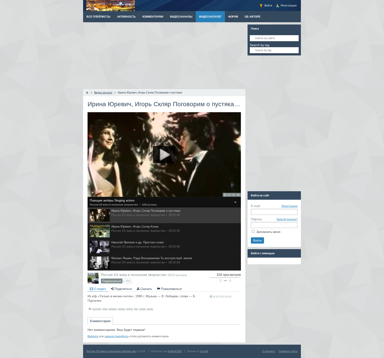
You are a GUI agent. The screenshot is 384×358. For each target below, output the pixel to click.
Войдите (93, 336)
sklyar (129, 308)
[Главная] (87, 92)
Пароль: (257, 219)
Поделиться (123, 289)
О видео (99, 289)
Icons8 (204, 351)
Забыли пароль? (287, 219)
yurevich (96, 308)
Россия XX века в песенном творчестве (114, 204)
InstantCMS (175, 351)
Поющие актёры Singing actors (112, 200)
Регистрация (290, 206)
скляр (142, 308)
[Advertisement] (164, 55)
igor (136, 308)
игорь (150, 308)
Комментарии (100, 321)
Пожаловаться (171, 289)
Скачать (146, 289)
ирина (121, 308)
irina (105, 308)
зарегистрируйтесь (116, 336)
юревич (112, 308)
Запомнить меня (268, 232)
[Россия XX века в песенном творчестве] (93, 278)
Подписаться (111, 281)
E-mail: (256, 206)
